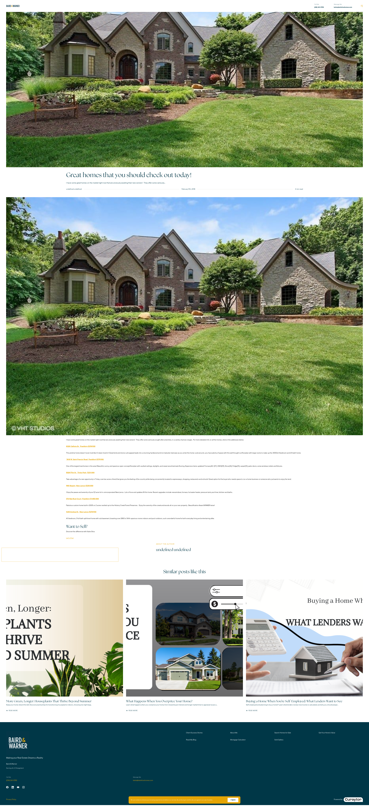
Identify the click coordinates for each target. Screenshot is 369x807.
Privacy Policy (11, 799)
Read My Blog (191, 740)
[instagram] (23, 787)
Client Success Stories (194, 733)
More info (216, 800)
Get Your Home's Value (327, 733)
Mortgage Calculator (238, 740)
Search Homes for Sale (282, 733)
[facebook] (7, 787)
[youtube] (18, 787)
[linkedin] (13, 787)
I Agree (233, 800)
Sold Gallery (278, 740)
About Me (233, 733)
